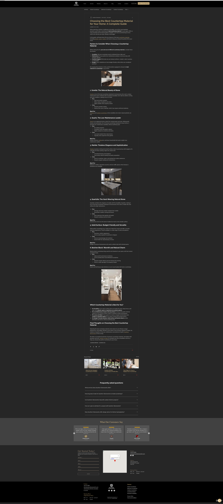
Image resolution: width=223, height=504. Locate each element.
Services (129, 484)
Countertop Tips (102, 342)
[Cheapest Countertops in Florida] (92, 363)
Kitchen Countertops (94, 9)
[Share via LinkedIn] (96, 346)
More (126, 9)
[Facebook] (131, 455)
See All (137, 356)
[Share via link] (99, 346)
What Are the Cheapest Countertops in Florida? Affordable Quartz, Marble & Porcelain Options (92, 371)
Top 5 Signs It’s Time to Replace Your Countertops (129, 371)
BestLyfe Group (114, 498)
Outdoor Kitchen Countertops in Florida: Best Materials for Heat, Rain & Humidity (111, 371)
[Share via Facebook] (90, 346)
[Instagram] (133, 455)
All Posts (86, 9)
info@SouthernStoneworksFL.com (137, 453)
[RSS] (114, 490)
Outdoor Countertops (118, 9)
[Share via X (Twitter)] (93, 346)
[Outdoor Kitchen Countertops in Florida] (111, 363)
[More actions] (132, 17)
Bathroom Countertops (106, 9)
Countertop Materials (94, 342)
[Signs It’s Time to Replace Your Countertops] (130, 363)
